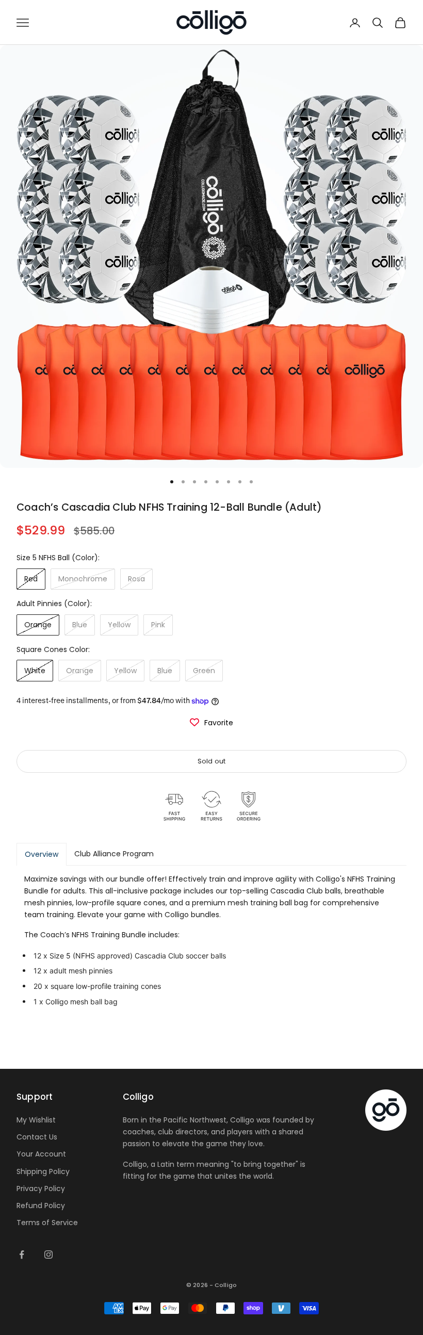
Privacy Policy (41, 1188)
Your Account (41, 1154)
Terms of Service (47, 1222)
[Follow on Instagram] (48, 1254)
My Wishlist (36, 1120)
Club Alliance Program (114, 854)
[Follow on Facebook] (22, 1254)
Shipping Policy (43, 1171)
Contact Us (37, 1137)
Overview (41, 854)
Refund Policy (41, 1205)
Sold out (211, 761)
